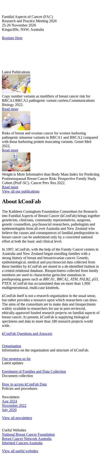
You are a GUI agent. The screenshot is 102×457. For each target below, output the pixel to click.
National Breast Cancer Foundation (28, 434)
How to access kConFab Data (24, 384)
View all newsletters (17, 418)
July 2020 (9, 410)
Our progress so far (16, 359)
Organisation (11, 346)
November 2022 (14, 406)
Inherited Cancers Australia (22, 443)
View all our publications (20, 191)
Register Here (12, 38)
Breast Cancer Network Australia (26, 439)
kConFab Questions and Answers (27, 334)
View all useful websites (20, 451)
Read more (10, 109)
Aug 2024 (9, 401)
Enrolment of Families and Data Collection (34, 371)
